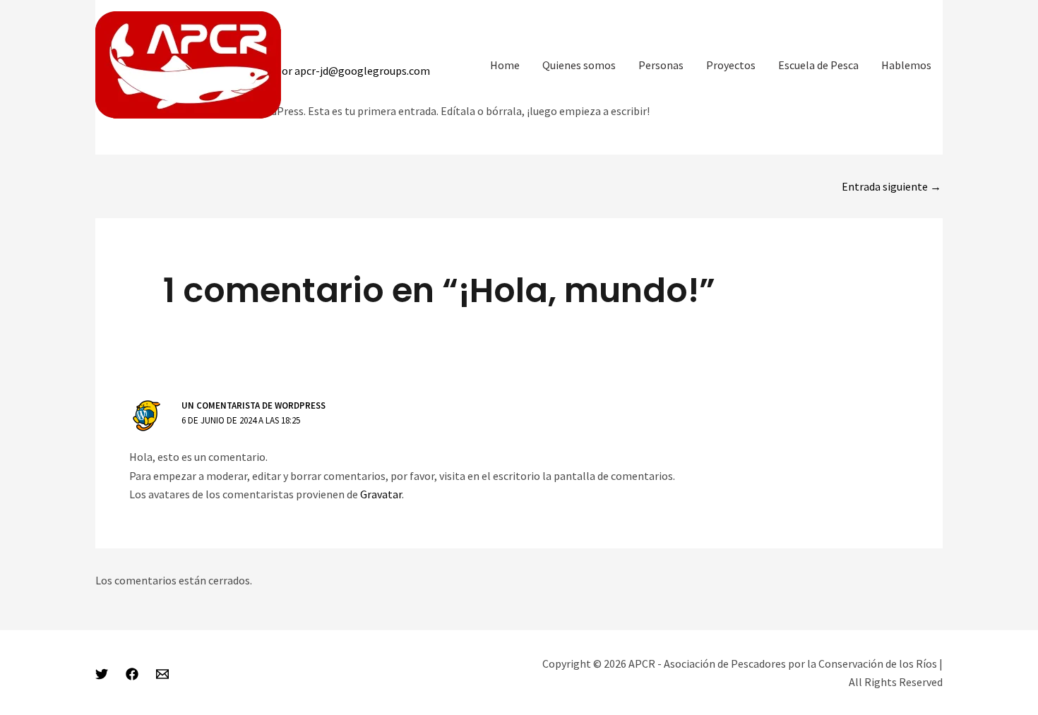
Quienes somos (579, 65)
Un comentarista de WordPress (253, 405)
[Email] (162, 674)
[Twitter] (101, 674)
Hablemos (906, 65)
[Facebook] (132, 674)
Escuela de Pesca (818, 65)
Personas (661, 65)
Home (505, 65)
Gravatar (381, 494)
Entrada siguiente (891, 186)
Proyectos (731, 65)
